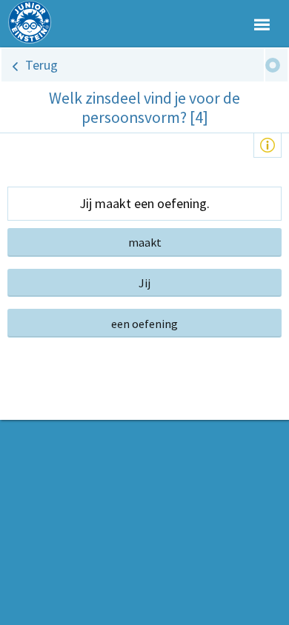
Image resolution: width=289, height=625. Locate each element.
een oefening (144, 323)
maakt (145, 242)
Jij (144, 282)
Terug (41, 64)
